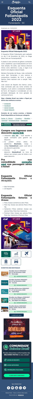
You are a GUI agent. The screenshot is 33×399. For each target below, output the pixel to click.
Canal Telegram (9, 110)
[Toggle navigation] (2, 2)
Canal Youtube (9, 108)
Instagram (7, 103)
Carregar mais (16, 315)
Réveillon (27, 118)
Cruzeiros (18, 118)
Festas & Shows (7, 118)
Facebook (7, 106)
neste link (18, 132)
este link (15, 135)
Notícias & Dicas (14, 120)
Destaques (24, 120)
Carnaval (4, 120)
